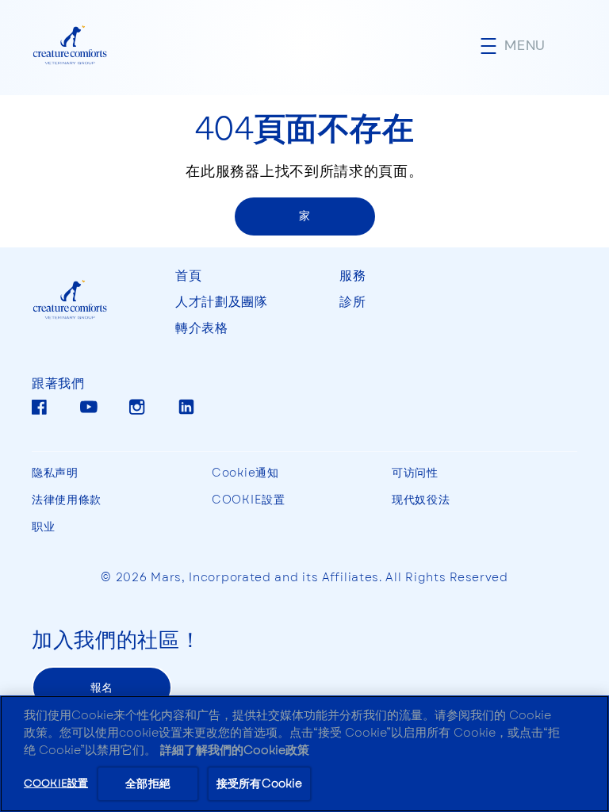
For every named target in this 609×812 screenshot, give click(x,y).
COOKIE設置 (248, 500)
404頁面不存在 (305, 127)
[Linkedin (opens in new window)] (186, 412)
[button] (529, 45)
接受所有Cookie (259, 783)
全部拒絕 (147, 783)
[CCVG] (88, 300)
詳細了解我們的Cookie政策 (234, 750)
